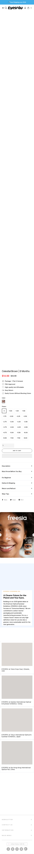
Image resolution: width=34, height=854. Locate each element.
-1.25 (17, 411)
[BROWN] (3, 401)
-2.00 (11, 416)
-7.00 (12, 438)
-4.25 (19, 427)
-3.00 (12, 422)
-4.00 (12, 427)
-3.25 (18, 422)
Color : (4, 398)
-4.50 (26, 427)
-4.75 (5, 432)
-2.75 (5, 422)
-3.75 (5, 427)
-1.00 (10, 411)
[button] (17, 456)
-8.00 (25, 438)
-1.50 (23, 411)
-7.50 (18, 438)
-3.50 (25, 422)
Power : (4, 406)
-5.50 (18, 432)
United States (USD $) (17, 844)
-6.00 (26, 432)
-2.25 (18, 416)
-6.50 (5, 438)
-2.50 (25, 416)
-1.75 (4, 416)
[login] (24, 7)
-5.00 (12, 432)
